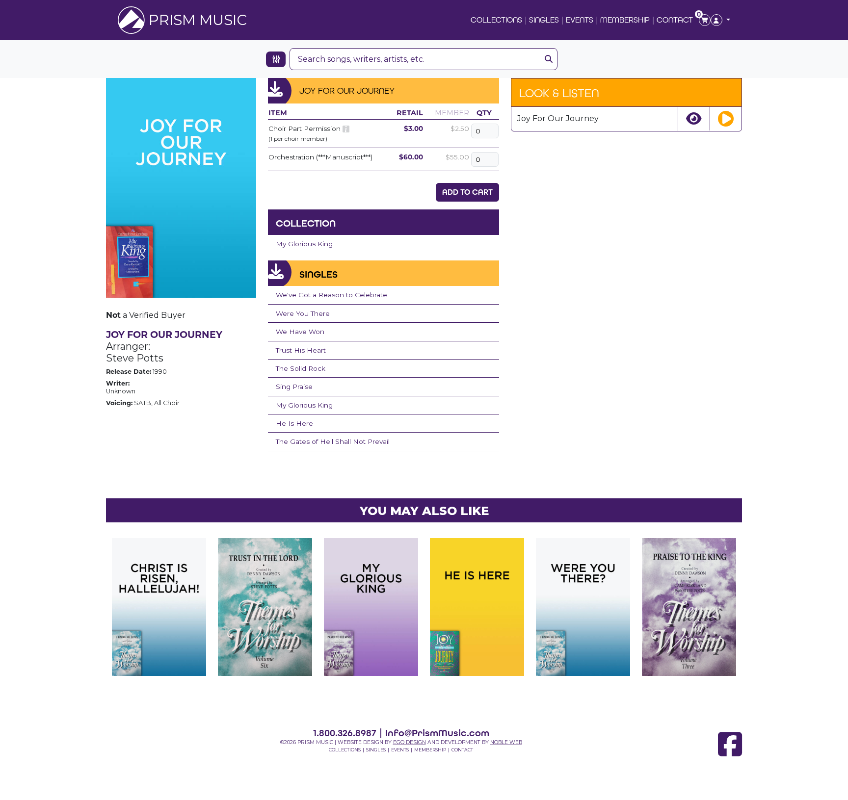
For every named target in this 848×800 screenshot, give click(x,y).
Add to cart (467, 192)
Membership (625, 20)
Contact (675, 20)
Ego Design (409, 742)
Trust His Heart (301, 350)
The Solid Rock (300, 368)
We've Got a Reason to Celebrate (331, 295)
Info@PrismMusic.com (437, 733)
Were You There (303, 313)
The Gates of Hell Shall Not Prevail (333, 441)
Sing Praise (294, 386)
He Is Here (294, 423)
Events (579, 20)
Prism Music (198, 19)
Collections (496, 20)
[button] (720, 20)
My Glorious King (304, 244)
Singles (544, 20)
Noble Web (506, 742)
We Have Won (300, 331)
